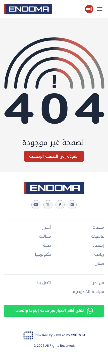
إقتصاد (98, 245)
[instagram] (72, 204)
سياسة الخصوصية (88, 292)
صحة (47, 245)
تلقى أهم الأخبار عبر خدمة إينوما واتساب (49, 310)
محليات (98, 227)
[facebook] (60, 204)
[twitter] (47, 204)
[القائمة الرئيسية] (99, 9)
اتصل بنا (44, 283)
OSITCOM (78, 335)
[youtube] (35, 204)
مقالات (45, 236)
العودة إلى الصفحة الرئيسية (54, 156)
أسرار (46, 227)
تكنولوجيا (43, 254)
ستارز (99, 263)
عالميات (97, 236)
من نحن (97, 283)
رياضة (99, 254)
